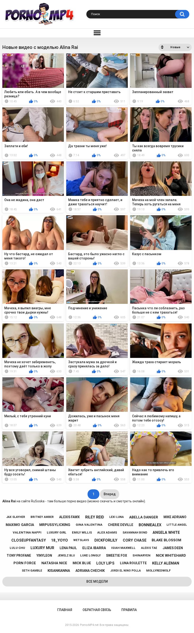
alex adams (107, 532)
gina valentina (89, 524)
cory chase (134, 540)
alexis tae (149, 548)
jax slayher (15, 517)
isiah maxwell (123, 548)
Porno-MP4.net (89, 625)
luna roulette (133, 563)
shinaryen (141, 555)
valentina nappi (27, 532)
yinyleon (44, 555)
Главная (64, 610)
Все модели (97, 581)
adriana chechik (90, 571)
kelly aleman (165, 563)
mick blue (82, 563)
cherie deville (120, 525)
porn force (24, 563)
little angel (177, 524)
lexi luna (116, 517)
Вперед (110, 494)
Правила (129, 610)
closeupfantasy (28, 540)
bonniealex (150, 525)
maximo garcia (20, 525)
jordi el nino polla (125, 570)
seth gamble (32, 570)
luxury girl (56, 532)
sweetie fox (116, 555)
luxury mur (42, 548)
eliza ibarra (94, 548)
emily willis (82, 532)
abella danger (143, 517)
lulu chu (17, 548)
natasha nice (54, 563)
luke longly (90, 555)
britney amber (42, 517)
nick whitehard (171, 555)
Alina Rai (9, 501)
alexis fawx (69, 517)
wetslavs (81, 540)
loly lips (105, 563)
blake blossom (166, 540)
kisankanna (59, 570)
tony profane (19, 555)
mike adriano (174, 517)
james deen (173, 548)
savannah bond (135, 532)
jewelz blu (66, 555)
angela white (166, 532)
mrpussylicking (54, 525)
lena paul (68, 548)
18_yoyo (59, 540)
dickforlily (105, 540)
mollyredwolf (158, 570)
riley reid (94, 517)
